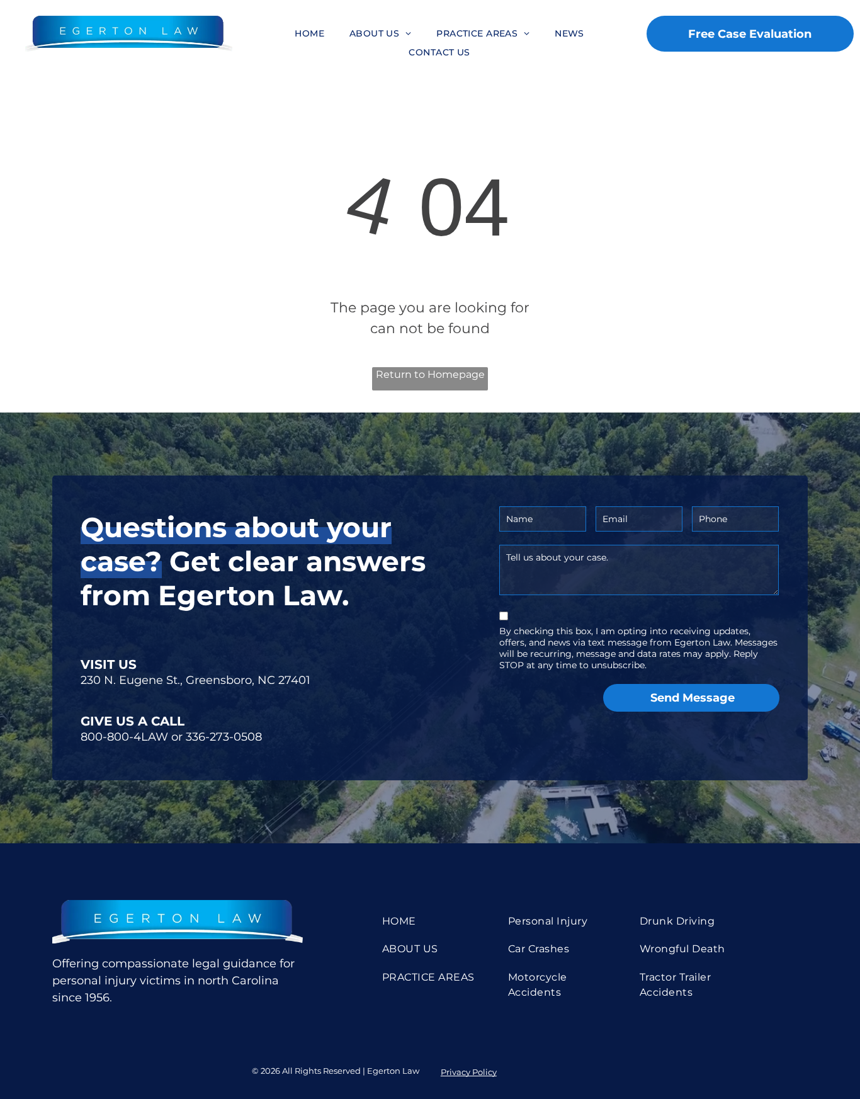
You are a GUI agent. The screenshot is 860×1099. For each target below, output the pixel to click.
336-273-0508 (224, 737)
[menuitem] (309, 33)
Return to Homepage (430, 374)
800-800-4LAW (124, 737)
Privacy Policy (469, 1072)
